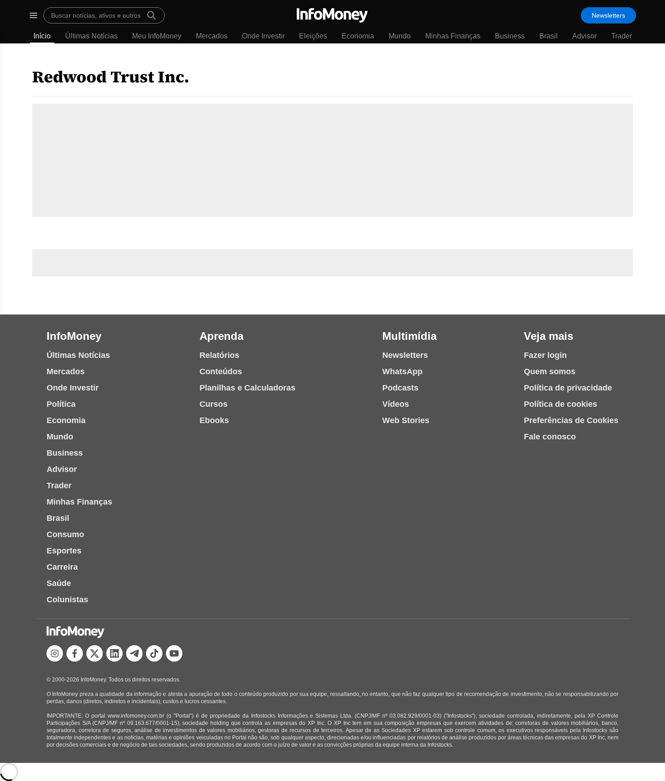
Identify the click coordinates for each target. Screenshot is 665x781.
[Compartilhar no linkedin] (114, 653)
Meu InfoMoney (156, 36)
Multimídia (409, 336)
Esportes (64, 550)
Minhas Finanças (452, 36)
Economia (358, 36)
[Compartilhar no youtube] (174, 653)
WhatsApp (402, 371)
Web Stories (405, 420)
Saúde (59, 583)
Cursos (214, 404)
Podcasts (400, 387)
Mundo (400, 36)
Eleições (313, 36)
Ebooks (214, 420)
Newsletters (608, 15)
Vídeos (395, 404)
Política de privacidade (568, 387)
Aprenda (221, 336)
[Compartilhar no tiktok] (154, 653)
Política (61, 404)
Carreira (62, 566)
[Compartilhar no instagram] (55, 653)
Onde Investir (263, 36)
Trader (621, 36)
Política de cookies (560, 404)
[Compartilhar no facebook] (74, 653)
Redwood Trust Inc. (110, 77)
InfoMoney (74, 336)
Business (510, 36)
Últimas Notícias (91, 36)
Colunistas (67, 599)
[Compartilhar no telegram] (134, 653)
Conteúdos (221, 371)
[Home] (332, 15)
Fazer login (545, 355)
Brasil (548, 36)
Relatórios (219, 355)
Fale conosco (550, 436)
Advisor (584, 36)
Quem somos (549, 371)
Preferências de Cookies (571, 420)
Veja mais (548, 336)
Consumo (65, 534)
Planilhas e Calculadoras (247, 387)
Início (42, 36)
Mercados (212, 36)
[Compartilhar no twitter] (94, 653)
